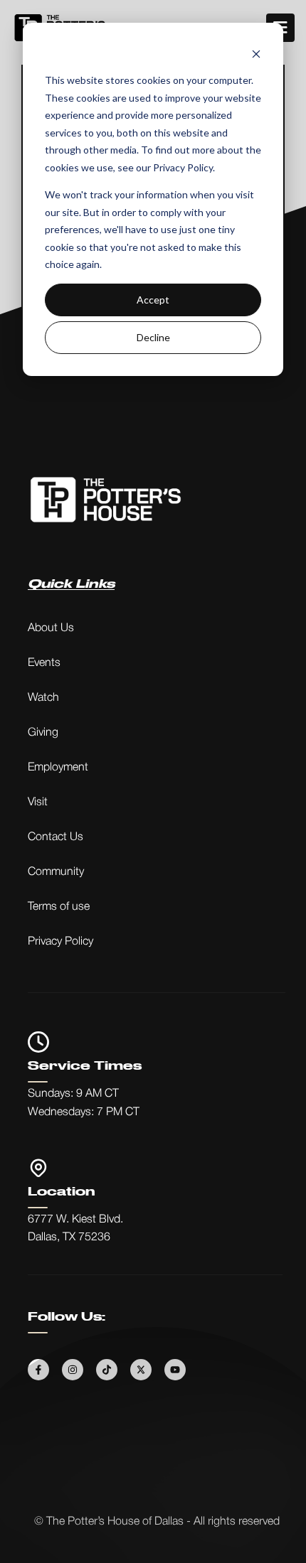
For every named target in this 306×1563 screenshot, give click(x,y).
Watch (43, 698)
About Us (51, 628)
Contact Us (55, 837)
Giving (43, 733)
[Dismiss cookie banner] (256, 54)
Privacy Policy (60, 942)
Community (56, 872)
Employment (58, 768)
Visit (38, 802)
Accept (153, 300)
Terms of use (59, 907)
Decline (153, 337)
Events (44, 663)
